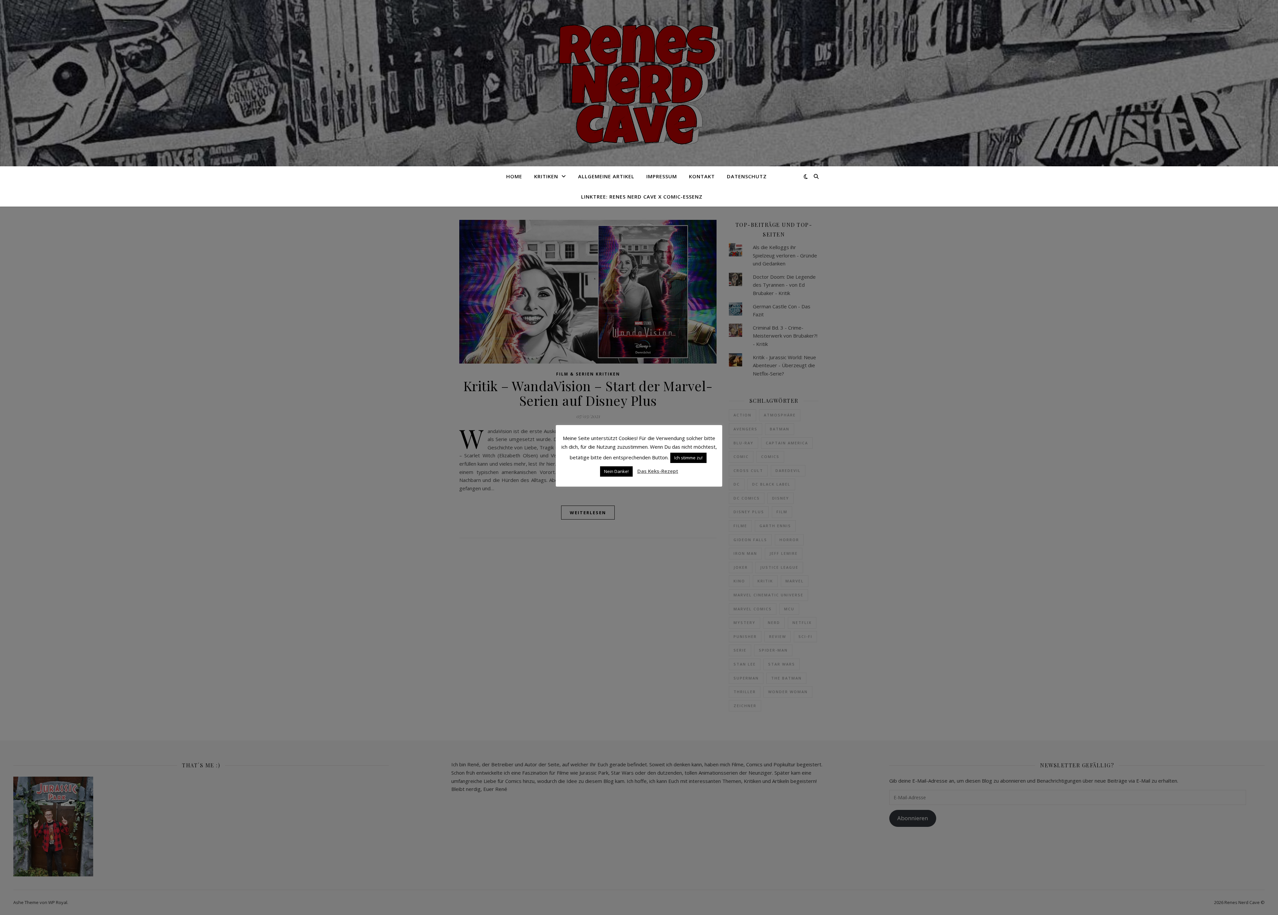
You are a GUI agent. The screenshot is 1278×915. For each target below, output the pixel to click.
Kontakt (702, 176)
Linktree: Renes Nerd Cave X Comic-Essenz (642, 196)
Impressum (661, 176)
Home (514, 176)
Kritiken (546, 176)
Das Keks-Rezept (657, 471)
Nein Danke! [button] (616, 471)
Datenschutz (747, 176)
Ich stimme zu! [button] (688, 458)
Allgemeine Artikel (606, 176)
